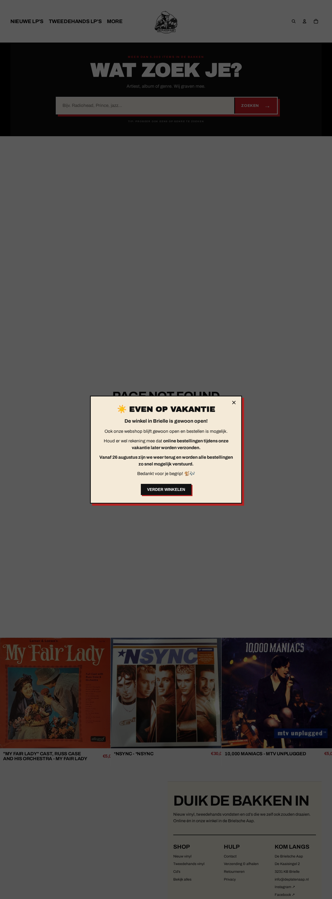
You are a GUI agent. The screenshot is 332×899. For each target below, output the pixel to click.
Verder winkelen (166, 489)
